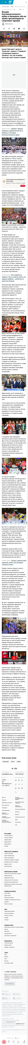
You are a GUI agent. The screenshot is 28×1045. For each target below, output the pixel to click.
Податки (6, 901)
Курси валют (7, 895)
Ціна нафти (7, 893)
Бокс (5, 954)
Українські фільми (9, 913)
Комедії (6, 917)
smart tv (6, 998)
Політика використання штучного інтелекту (6, 821)
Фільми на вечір (8, 915)
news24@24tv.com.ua (7, 774)
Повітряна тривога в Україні (11, 860)
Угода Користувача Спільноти (19, 803)
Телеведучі (4, 807)
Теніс (5, 958)
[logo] (10, 2)
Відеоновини (7, 842)
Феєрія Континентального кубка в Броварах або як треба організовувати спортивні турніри (20, 6)
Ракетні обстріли (8, 853)
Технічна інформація (20, 809)
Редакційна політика (7, 802)
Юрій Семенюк (9, 23)
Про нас (4, 797)
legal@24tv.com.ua (20, 1023)
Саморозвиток (8, 933)
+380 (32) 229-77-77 (10, 1021)
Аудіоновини (7, 844)
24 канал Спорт (5, 6)
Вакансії (17, 814)
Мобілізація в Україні (11, 871)
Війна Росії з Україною (11, 851)
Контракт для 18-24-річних (11, 880)
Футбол (6, 956)
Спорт (6, 952)
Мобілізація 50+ (8, 875)
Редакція (4, 800)
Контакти (17, 811)
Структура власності (20, 817)
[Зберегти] (24, 28)
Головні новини (8, 835)
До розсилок (9, 983)
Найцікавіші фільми (9, 911)
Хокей (12, 6)
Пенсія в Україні (8, 904)
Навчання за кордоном (10, 935)
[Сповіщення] (26, 2)
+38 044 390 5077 (19, 774)
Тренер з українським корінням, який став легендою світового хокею (14, 562)
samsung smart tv (17, 998)
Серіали (6, 919)
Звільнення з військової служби (12, 873)
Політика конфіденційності (6, 817)
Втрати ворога (8, 866)
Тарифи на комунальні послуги (12, 899)
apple (17, 994)
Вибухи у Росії (8, 864)
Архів (16, 819)
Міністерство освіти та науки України (13, 927)
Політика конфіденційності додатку (19, 798)
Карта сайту (18, 822)
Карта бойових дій (9, 855)
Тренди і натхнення (9, 947)
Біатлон (6, 961)
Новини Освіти (8, 925)
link (15, 780)
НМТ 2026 (6, 931)
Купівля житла (8, 945)
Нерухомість (8, 941)
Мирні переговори (9, 857)
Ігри (16, 824)
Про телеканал (5, 805)
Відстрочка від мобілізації (11, 882)
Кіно (5, 909)
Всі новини (7, 833)
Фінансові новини (9, 897)
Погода (6, 846)
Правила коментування (18, 806)
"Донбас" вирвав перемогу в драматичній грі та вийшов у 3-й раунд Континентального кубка (12, 132)
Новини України (8, 837)
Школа (6, 929)
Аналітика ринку (8, 943)
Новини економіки (10, 891)
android (6, 994)
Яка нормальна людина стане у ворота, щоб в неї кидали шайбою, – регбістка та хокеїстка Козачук (14, 278)
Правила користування (5, 814)
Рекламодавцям (5, 810)
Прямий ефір (7, 839)
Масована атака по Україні (11, 862)
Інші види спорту (8, 963)
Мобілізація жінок (9, 877)
